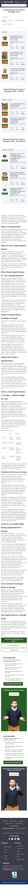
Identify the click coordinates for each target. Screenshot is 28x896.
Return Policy (13, 821)
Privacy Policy (9, 823)
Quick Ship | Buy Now (19, 20)
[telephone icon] (16, 2)
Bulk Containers (7, 846)
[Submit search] (25, 5)
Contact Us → (14, 650)
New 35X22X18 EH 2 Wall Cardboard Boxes (17, 104)
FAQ (18, 856)
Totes (5, 849)
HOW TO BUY (14, 774)
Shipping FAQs (20, 859)
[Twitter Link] (18, 839)
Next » (23, 27)
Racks (5, 858)
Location (4, 24)
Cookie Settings (14, 826)
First (14, 27)
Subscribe (21, 869)
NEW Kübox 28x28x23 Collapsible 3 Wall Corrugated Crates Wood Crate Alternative (17, 191)
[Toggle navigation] (2, 1)
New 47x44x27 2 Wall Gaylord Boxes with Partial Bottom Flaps (18, 174)
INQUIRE (5, 42)
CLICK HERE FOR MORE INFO (13, 684)
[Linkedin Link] (15, 839)
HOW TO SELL (14, 694)
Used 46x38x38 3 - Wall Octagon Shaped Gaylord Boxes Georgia (16, 54)
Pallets (6, 855)
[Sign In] (18, 2)
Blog (18, 851)
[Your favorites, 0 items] (21, 2)
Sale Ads (4, 20)
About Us (5, 821)
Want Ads (11, 20)
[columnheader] (14, 32)
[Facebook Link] (9, 839)
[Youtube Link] (12, 839)
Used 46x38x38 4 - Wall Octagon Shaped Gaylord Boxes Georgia (16, 37)
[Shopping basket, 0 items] (25, 2)
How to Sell (20, 848)
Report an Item (20, 854)
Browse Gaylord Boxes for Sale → (14, 640)
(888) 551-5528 (9, 828)
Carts (5, 852)
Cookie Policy (19, 823)
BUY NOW (5, 45)
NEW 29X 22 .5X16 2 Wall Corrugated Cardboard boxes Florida (17, 119)
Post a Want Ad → (14, 645)
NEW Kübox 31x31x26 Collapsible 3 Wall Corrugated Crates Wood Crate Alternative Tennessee (17, 157)
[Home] (9, 2)
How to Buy (20, 845)
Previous (19, 27)
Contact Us (22, 821)
